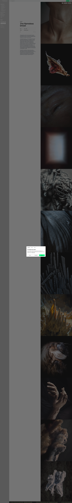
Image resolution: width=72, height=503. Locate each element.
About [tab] (35, 247)
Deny (30, 255)
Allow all (42, 255)
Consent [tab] (29, 247)
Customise (36, 255)
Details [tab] (32, 247)
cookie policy (33, 252)
